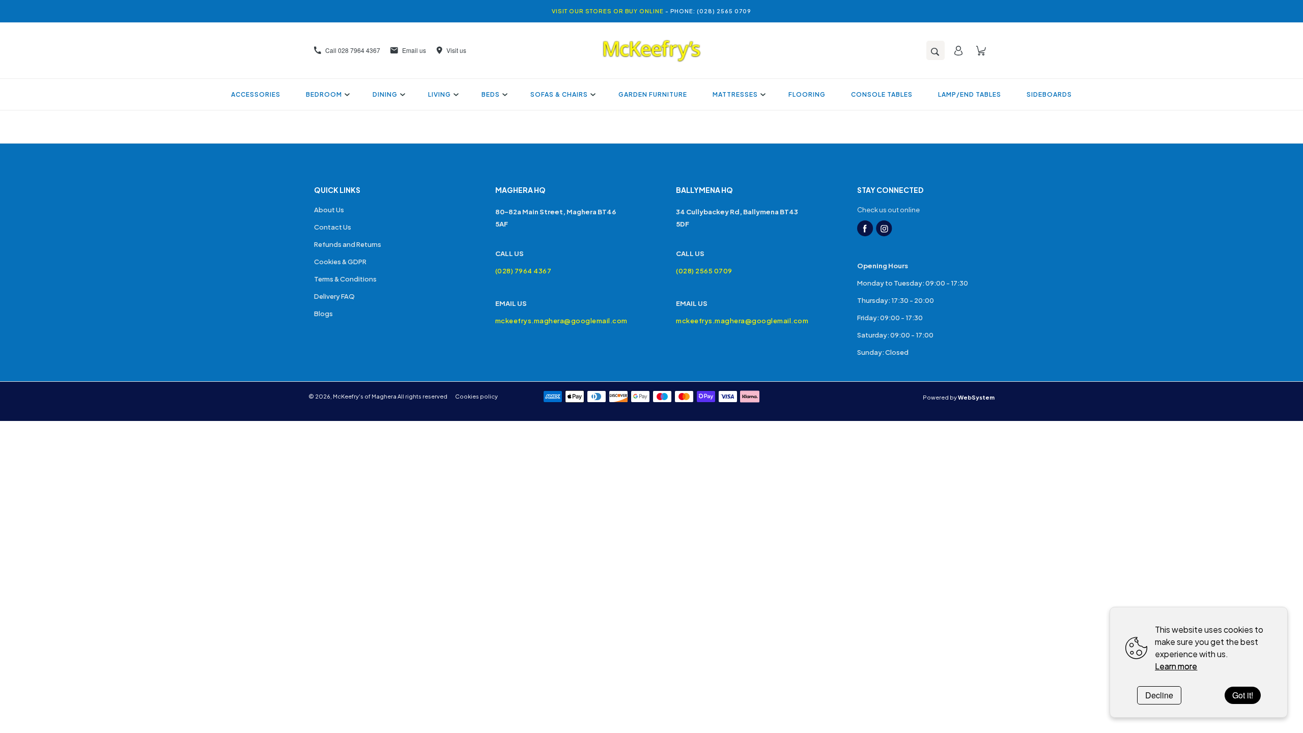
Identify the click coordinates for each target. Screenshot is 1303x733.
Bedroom (324, 94)
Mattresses (735, 94)
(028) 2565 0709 (704, 271)
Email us (414, 50)
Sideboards (1049, 94)
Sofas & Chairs (559, 94)
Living (439, 94)
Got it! (1242, 695)
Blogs (323, 313)
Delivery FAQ (334, 296)
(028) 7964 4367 (523, 271)
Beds (490, 94)
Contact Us (332, 227)
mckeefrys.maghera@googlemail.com (561, 321)
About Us (329, 210)
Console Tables (882, 94)
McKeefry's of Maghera (364, 396)
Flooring (807, 94)
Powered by (959, 397)
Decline (1159, 695)
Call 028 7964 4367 (352, 50)
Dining (385, 94)
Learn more (1176, 666)
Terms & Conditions (345, 279)
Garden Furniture (652, 94)
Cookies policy (476, 396)
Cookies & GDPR (340, 262)
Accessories (255, 94)
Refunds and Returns (347, 244)
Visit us (456, 50)
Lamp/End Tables (969, 94)
